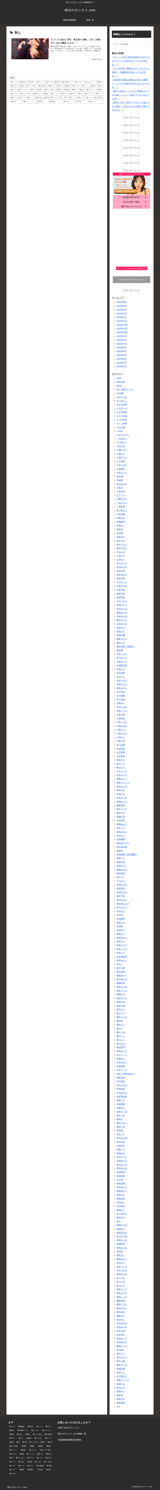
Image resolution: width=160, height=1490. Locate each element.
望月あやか (122, 900)
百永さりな (122, 1157)
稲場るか (121, 1195)
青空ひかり (122, 1357)
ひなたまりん (123, 435)
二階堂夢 (121, 506)
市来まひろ (122, 775)
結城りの (121, 1229)
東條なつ (121, 934)
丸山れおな (122, 484)
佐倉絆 (120, 529)
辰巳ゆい (121, 1319)
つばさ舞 (121, 427)
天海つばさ (122, 680)
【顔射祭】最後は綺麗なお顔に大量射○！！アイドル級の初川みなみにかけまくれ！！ (131, 84)
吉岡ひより (122, 605)
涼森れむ (121, 1108)
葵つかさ (121, 1285)
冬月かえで (122, 563)
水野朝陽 (121, 1066)
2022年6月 (122, 347)
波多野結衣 (122, 1096)
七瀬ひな (121, 454)
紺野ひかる (122, 1225)
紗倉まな (121, 1217)
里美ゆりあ (122, 1327)
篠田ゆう (121, 1210)
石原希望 (121, 1172)
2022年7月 (122, 343)
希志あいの (122, 786)
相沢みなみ (122, 1168)
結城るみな (122, 1232)
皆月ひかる (122, 1164)
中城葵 (120, 480)
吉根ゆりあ (122, 612)
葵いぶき (121, 1278)
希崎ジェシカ (123, 783)
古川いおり (122, 601)
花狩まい (121, 1263)
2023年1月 (122, 321)
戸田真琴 (121, 820)
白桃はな (121, 1153)
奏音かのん (122, 688)
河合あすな (122, 1093)
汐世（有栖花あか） (126, 1074)
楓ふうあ (121, 1032)
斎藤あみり (122, 824)
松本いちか (122, 949)
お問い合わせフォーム (68, 1427)
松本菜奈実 (122, 956)
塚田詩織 (121, 635)
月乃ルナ (121, 881)
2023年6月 (122, 302)
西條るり (121, 1316)
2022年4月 (122, 355)
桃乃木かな (122, 979)
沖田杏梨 (121, 1077)
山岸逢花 (121, 748)
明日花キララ (123, 843)
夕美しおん (122, 654)
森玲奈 (120, 1021)
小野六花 (121, 741)
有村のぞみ (122, 892)
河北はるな (122, 1085)
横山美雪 (121, 1047)
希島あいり (122, 779)
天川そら (121, 677)
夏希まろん (122, 639)
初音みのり (122, 575)
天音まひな (122, 684)
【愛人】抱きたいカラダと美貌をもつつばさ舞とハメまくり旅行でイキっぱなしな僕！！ (131, 95)
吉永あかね (122, 616)
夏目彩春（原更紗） (126, 646)
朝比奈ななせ (123, 903)
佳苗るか (121, 537)
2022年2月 (122, 362)
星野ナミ (121, 858)
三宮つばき (122, 465)
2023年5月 (122, 306)
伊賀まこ (121, 525)
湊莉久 (120, 1119)
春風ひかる (122, 870)
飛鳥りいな (122, 1365)
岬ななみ (121, 767)
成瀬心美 (121, 817)
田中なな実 (122, 1138)
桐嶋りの (121, 994)
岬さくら (121, 764)
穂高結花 (121, 1198)
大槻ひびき (122, 661)
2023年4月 (122, 309)
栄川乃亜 (121, 968)
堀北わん (121, 631)
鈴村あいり (122, 1338)
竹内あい (121, 1202)
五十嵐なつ (122, 510)
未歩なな (121, 911)
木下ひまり (122, 907)
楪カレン (121, 1040)
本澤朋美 (121, 919)
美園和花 (121, 1244)
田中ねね (121, 1142)
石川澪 (120, 1180)
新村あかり (122, 832)
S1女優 (120, 393)
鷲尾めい (121, 1391)
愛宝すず (121, 813)
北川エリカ (122, 582)
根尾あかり (122, 975)
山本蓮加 (121, 756)
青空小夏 (121, 1361)
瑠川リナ (121, 1134)
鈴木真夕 (121, 1335)
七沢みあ (121, 446)
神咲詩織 (121, 1183)
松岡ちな (121, 941)
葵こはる (121, 1282)
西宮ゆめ (121, 1312)
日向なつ (121, 835)
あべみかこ (122, 401)
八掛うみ (121, 556)
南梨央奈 (121, 593)
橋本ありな (122, 1051)
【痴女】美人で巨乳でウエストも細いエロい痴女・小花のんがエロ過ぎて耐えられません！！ (131, 106)
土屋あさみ (122, 624)
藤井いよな (122, 1297)
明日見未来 (122, 847)
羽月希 (120, 1251)
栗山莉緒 (121, 972)
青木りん (121, 1353)
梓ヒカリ (121, 1013)
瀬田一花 (121, 1127)
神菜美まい (122, 1191)
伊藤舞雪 (121, 522)
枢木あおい (122, 960)
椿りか (120, 1028)
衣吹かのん (122, 1308)
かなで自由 (122, 416)
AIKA (119, 378)
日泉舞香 (121, 839)
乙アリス (121, 495)
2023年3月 (122, 313)
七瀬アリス (122, 457)
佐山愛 (120, 533)
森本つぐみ (122, 1017)
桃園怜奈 (121, 983)
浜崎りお (121, 1100)
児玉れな (121, 552)
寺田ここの (122, 711)
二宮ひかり (122, 503)
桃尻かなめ (122, 987)
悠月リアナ (122, 809)
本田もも (121, 922)
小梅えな (121, 730)
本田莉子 (121, 930)
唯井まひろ (122, 620)
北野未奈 (121, 590)
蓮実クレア (122, 1289)
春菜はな (121, 866)
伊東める (121, 518)
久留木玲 (121, 491)
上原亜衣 (121, 469)
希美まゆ (121, 790)
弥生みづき (122, 798)
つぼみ (120, 431)
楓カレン (121, 1036)
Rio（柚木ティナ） (125, 389)
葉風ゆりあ (122, 1274)
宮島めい (121, 703)
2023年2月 (122, 317)
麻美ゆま (121, 1399)
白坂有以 (121, 1145)
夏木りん (121, 643)
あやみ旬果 (122, 404)
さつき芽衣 (122, 419)
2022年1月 (122, 366)
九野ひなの (122, 499)
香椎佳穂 (121, 1369)
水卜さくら (122, 1055)
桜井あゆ (121, 1002)
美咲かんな (122, 1240)
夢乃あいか (122, 658)
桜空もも (121, 1009)
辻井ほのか (122, 1323)
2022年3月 (122, 359)
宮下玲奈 (121, 699)
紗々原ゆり (122, 1214)
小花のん (121, 737)
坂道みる (121, 628)
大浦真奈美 (122, 665)
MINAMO (121, 382)
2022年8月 (122, 340)
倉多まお (121, 541)
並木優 (120, 476)
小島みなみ (122, 726)
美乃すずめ (122, 1236)
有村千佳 (121, 896)
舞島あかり (122, 1259)
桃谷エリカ (122, 990)
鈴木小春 (121, 1331)
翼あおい (121, 1255)
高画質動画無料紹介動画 (69, 1440)
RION (119, 386)
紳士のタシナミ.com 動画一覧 (72, 1434)
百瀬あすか (122, 1161)
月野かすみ (122, 885)
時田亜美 (121, 873)
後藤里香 (121, 805)
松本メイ (121, 953)
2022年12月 (122, 325)
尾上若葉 (121, 745)
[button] (149, 44)
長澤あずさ (122, 1342)
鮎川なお (121, 1387)
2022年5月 (122, 351)
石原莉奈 (121, 1176)
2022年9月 (122, 336)
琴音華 (120, 1130)
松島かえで (122, 945)
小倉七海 (121, 714)
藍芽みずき (122, 1293)
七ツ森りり (122, 442)
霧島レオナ (122, 1346)
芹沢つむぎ (122, 1270)
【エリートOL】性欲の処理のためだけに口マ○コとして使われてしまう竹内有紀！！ (131, 61)
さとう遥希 (122, 423)
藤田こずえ (122, 1304)
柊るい (120, 964)
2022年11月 (122, 328)
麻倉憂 (120, 1395)
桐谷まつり (122, 998)
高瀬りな (121, 1384)
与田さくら (122, 472)
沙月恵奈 (121, 1081)
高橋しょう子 (123, 1380)
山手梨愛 (121, 752)
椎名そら (121, 1025)
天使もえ (121, 669)
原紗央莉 (121, 597)
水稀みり (121, 1058)
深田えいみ (122, 1111)
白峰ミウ (121, 1149)
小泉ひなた (122, 733)
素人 (119, 1221)
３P (118, 1406)
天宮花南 (121, 673)
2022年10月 (122, 332)
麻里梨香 (121, 1403)
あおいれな (122, 397)
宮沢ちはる (122, 707)
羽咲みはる (122, 1248)
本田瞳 (120, 926)
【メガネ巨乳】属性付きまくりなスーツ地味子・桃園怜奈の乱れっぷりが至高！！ (131, 72)
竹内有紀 (121, 1206)
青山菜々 (121, 1350)
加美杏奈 (121, 578)
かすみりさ (122, 408)
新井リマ (121, 828)
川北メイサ (122, 771)
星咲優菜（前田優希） (127, 854)
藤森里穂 (121, 1300)
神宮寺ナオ (122, 1187)
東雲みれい (122, 938)
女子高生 (121, 692)
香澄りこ (121, 1372)
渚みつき (121, 1115)
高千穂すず (122, 1376)
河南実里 (121, 1089)
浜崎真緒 (121, 1104)
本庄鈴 (120, 915)
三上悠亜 (121, 461)
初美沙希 (121, 571)
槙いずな (121, 1043)
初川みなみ (122, 567)
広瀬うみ (121, 794)
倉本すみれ (122, 548)
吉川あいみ (122, 609)
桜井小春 (121, 1006)
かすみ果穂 (122, 412)
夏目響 (120, 650)
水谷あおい (122, 1062)
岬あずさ (121, 760)
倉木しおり (122, 544)
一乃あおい (122, 438)
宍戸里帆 (121, 696)
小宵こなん (122, 722)
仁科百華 (121, 514)
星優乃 (120, 851)
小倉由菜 (121, 718)
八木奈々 (121, 559)
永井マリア (122, 1070)
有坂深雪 (121, 888)
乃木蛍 (120, 488)
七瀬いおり (122, 450)
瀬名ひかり (122, 1123)
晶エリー (121, 877)
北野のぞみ (122, 586)
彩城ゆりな (122, 801)
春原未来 (121, 862)
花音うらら (122, 1267)
